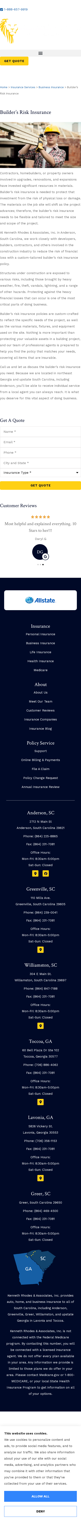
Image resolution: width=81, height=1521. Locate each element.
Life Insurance (40, 652)
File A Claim (40, 769)
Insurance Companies (40, 719)
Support (40, 751)
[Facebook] (46, 873)
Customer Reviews (40, 710)
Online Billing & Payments (40, 760)
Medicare (41, 670)
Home (3, 87)
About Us (41, 692)
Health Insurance (40, 661)
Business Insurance (51, 87)
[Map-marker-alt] (35, 873)
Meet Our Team (40, 701)
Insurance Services (23, 87)
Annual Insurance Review (41, 787)
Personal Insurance (40, 634)
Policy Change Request (40, 778)
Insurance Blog (40, 729)
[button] (40, 53)
